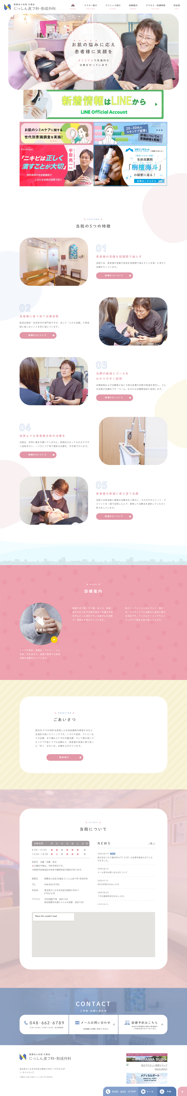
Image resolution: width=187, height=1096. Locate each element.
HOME (73, 9)
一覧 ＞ (151, 843)
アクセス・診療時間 (155, 7)
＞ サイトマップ (27, 1072)
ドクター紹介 (90, 7)
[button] (114, 275)
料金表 (177, 7)
